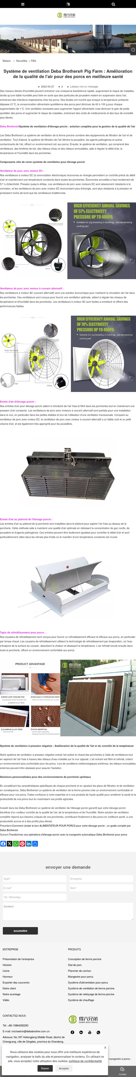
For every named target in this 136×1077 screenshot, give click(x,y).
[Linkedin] (81, 1032)
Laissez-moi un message (84, 86)
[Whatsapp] (98, 1032)
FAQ (33, 60)
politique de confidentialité (85, 1061)
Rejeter (45, 1068)
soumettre (20, 931)
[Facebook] (72, 1032)
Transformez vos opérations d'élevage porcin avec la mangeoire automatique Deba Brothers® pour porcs (68, 834)
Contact (122, 1074)
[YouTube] (89, 1032)
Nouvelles (21, 60)
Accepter (64, 1068)
